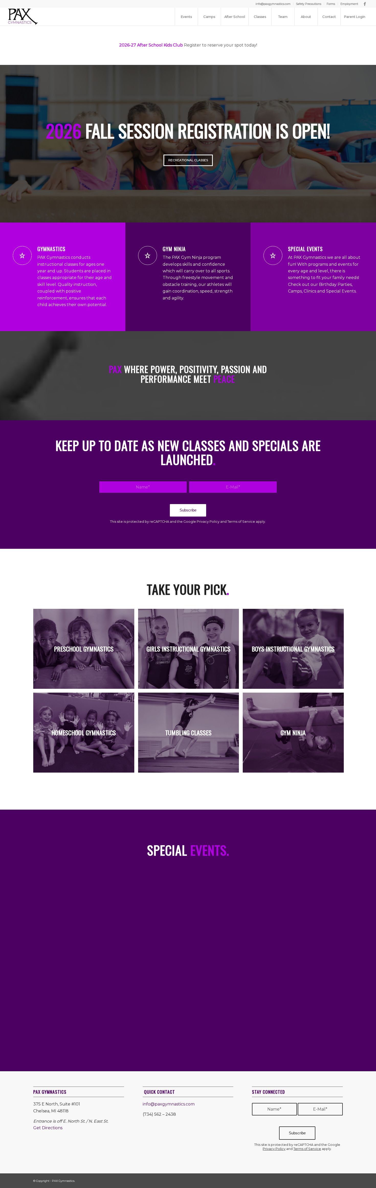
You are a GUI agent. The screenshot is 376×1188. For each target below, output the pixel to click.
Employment (349, 4)
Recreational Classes (188, 160)
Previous (4, 143)
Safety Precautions (308, 4)
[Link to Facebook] (365, 4)
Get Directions (47, 1127)
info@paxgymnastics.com (273, 4)
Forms (331, 4)
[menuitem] (273, 4)
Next (371, 143)
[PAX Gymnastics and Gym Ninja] (22, 17)
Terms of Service (241, 521)
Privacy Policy (208, 521)
